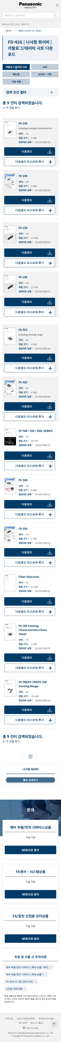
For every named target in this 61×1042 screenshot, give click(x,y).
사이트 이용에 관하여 (26, 1019)
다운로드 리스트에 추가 (34, 161)
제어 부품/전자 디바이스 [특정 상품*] (24, 974)
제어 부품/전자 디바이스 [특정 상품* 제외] (27, 967)
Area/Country (32, 1027)
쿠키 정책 (23, 1023)
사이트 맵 (9, 1019)
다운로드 (27, 151)
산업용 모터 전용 (14, 988)
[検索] (55, 15)
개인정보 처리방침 (46, 1019)
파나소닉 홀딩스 (37, 1023)
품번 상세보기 (30, 780)
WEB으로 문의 (30, 850)
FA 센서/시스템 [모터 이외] (19, 981)
